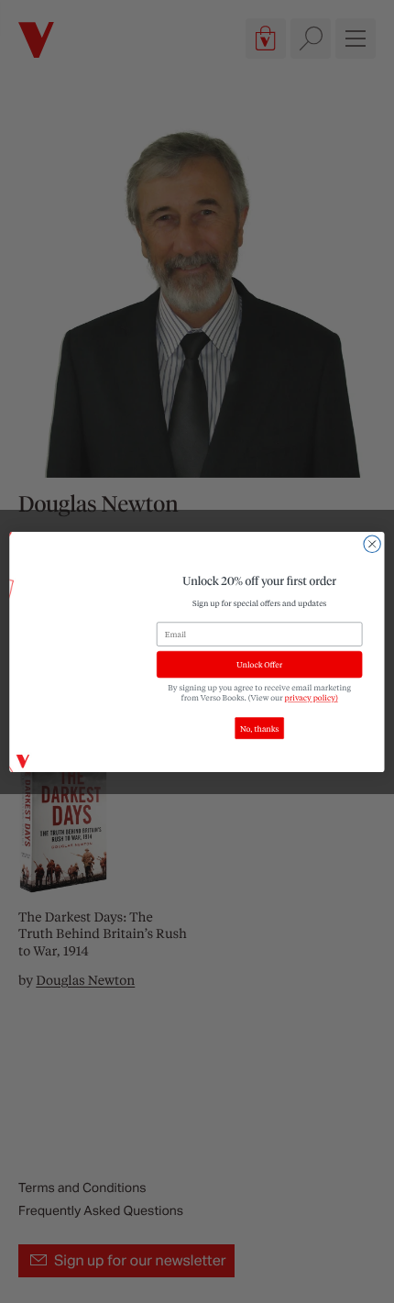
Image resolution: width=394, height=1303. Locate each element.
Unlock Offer (259, 664)
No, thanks (259, 728)
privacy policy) (311, 697)
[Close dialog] (372, 544)
